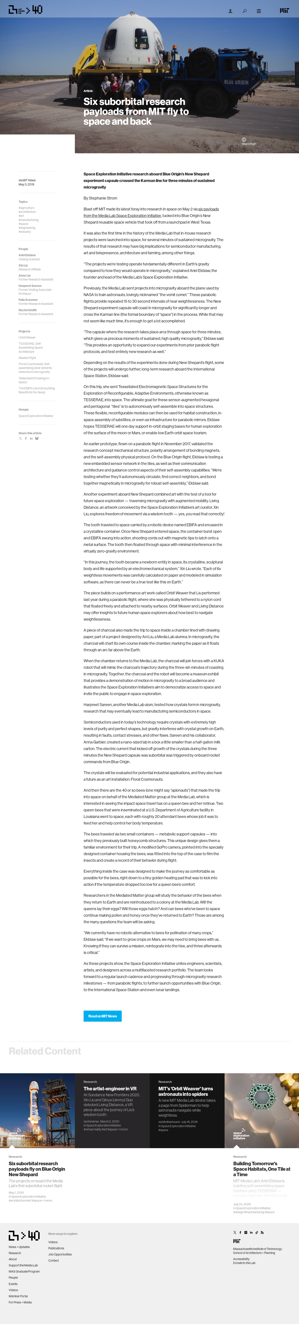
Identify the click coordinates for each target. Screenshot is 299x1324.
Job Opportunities (60, 1254)
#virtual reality (92, 1129)
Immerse (93, 1121)
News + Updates (19, 1247)
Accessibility (241, 1259)
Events (13, 1284)
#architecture (17, 1200)
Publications (56, 1248)
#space (37, 1200)
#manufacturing (254, 1212)
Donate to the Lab (244, 1263)
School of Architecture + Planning (254, 1253)
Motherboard (171, 1122)
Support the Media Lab (23, 1265)
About (13, 1259)
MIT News (29, 180)
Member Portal (18, 1296)
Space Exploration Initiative (28, 1197)
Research (15, 1253)
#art (29, 1200)
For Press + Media (20, 1302)
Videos (13, 1290)
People (13, 1278)
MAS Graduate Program (24, 1271)
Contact (53, 1260)
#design (238, 1212)
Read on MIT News (102, 1016)
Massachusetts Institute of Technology (257, 1249)
